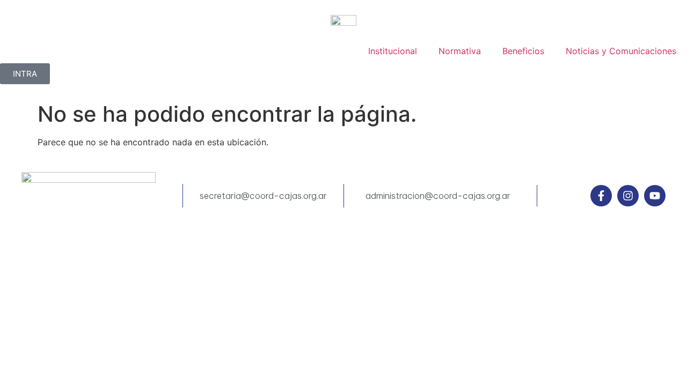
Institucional (392, 51)
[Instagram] (628, 195)
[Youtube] (655, 195)
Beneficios (523, 51)
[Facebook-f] (601, 195)
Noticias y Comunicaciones (621, 51)
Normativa (459, 51)
